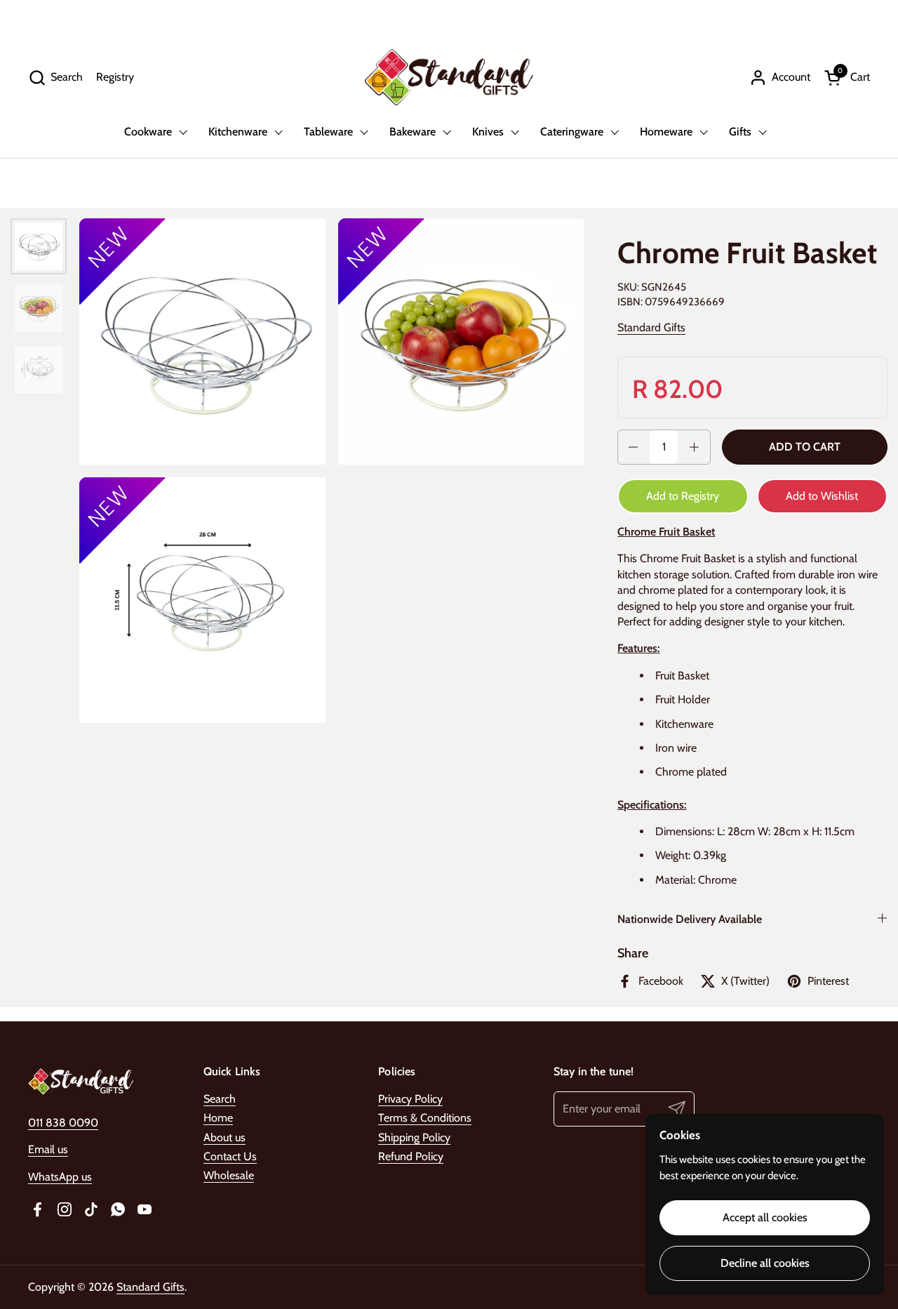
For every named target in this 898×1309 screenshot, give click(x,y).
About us (224, 1137)
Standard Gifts (651, 327)
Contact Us (230, 1156)
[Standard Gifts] (449, 77)
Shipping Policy (414, 1137)
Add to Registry (682, 496)
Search (219, 1098)
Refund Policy (410, 1156)
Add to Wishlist (822, 496)
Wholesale (228, 1175)
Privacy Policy (410, 1098)
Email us (48, 1149)
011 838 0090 (63, 1122)
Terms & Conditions (424, 1117)
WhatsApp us (60, 1176)
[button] (55, 77)
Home (218, 1117)
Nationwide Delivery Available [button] (689, 919)
